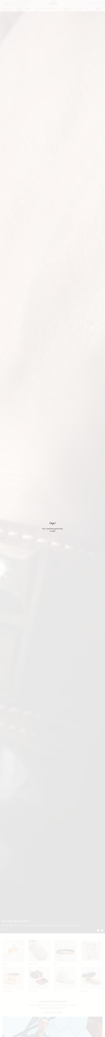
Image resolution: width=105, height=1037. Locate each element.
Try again (52, 531)
